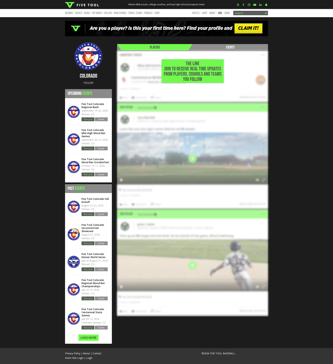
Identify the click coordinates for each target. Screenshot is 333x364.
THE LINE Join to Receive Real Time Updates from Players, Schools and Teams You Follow (192, 71)
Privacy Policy (72, 353)
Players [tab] (155, 47)
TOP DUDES (97, 13)
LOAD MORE (88, 338)
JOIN (220, 13)
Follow (88, 82)
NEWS (87, 13)
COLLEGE (108, 13)
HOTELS (195, 13)
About (86, 353)
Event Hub (101, 119)
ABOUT (212, 13)
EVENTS (78, 13)
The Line (88, 119)
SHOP (157, 13)
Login (227, 13)
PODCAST (148, 13)
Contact (97, 353)
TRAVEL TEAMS (135, 13)
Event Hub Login (74, 357)
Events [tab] (230, 47)
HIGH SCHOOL (120, 13)
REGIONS (69, 13)
